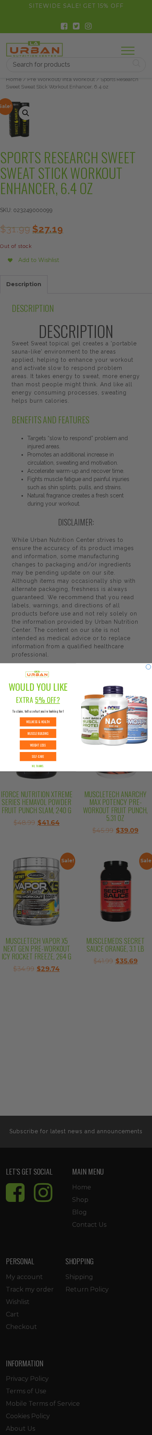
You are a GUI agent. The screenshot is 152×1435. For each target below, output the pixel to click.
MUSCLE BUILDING (38, 733)
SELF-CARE (38, 756)
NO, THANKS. (38, 766)
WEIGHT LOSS (38, 745)
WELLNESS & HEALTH (37, 722)
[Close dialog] (148, 667)
